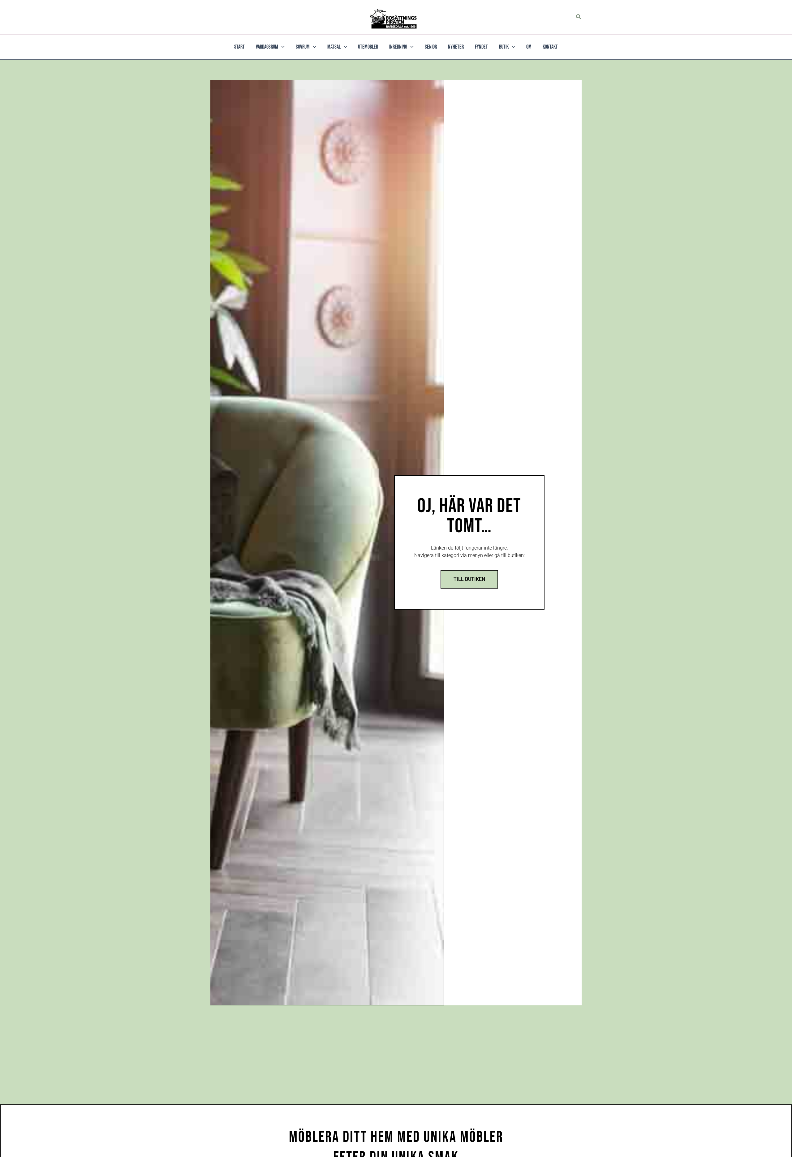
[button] (579, 17)
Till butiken (469, 579)
